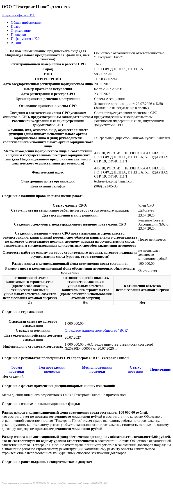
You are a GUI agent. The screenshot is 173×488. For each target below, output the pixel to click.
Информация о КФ (25, 39)
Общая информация (26, 22)
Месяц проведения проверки (97, 369)
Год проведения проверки (52, 369)
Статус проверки (135, 369)
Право (15, 26)
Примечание (160, 369)
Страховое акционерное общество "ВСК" (97, 330)
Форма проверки (16, 369)
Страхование (21, 30)
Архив (16, 43)
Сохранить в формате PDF (18, 15)
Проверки (18, 34)
